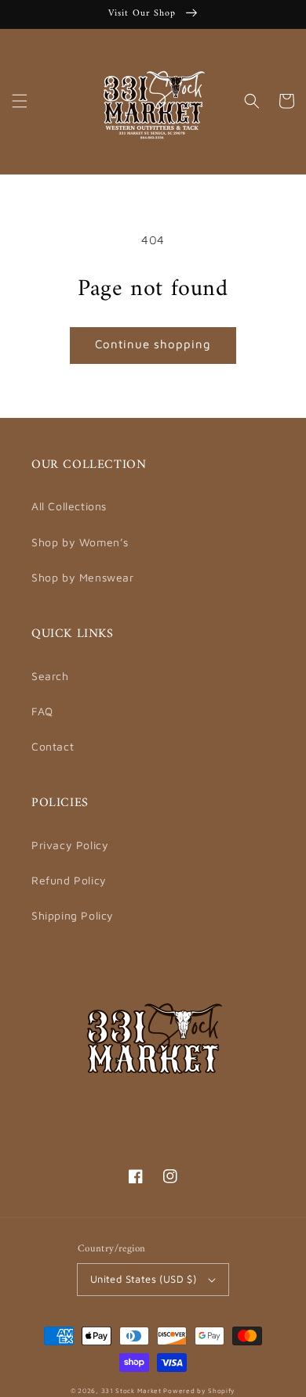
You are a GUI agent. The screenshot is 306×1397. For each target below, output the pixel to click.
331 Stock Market (132, 1391)
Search (50, 675)
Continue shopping (153, 344)
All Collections (69, 506)
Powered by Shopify (199, 1391)
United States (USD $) (143, 1279)
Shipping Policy (72, 915)
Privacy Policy (69, 845)
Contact (52, 746)
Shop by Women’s (80, 542)
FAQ (42, 711)
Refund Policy (69, 880)
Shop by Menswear (82, 577)
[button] (19, 101)
